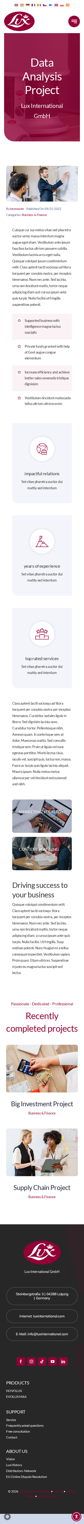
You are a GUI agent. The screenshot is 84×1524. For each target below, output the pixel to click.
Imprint (58, 1491)
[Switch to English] (16, 5)
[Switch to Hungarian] (22, 5)
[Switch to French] (33, 5)
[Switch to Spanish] (68, 5)
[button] (7, 1516)
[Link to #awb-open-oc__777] (74, 21)
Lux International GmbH (34, 1491)
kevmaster (17, 208)
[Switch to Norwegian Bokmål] (56, 5)
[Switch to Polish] (62, 5)
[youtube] (52, 1361)
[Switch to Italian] (39, 5)
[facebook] (21, 1361)
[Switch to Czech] (45, 5)
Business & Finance (34, 215)
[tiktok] (42, 1361)
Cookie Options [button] (47, 1496)
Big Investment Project (42, 1104)
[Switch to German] (28, 5)
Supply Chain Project (41, 1187)
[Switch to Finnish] (50, 5)
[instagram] (31, 1361)
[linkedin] (63, 1361)
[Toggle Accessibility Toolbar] (76, 1516)
